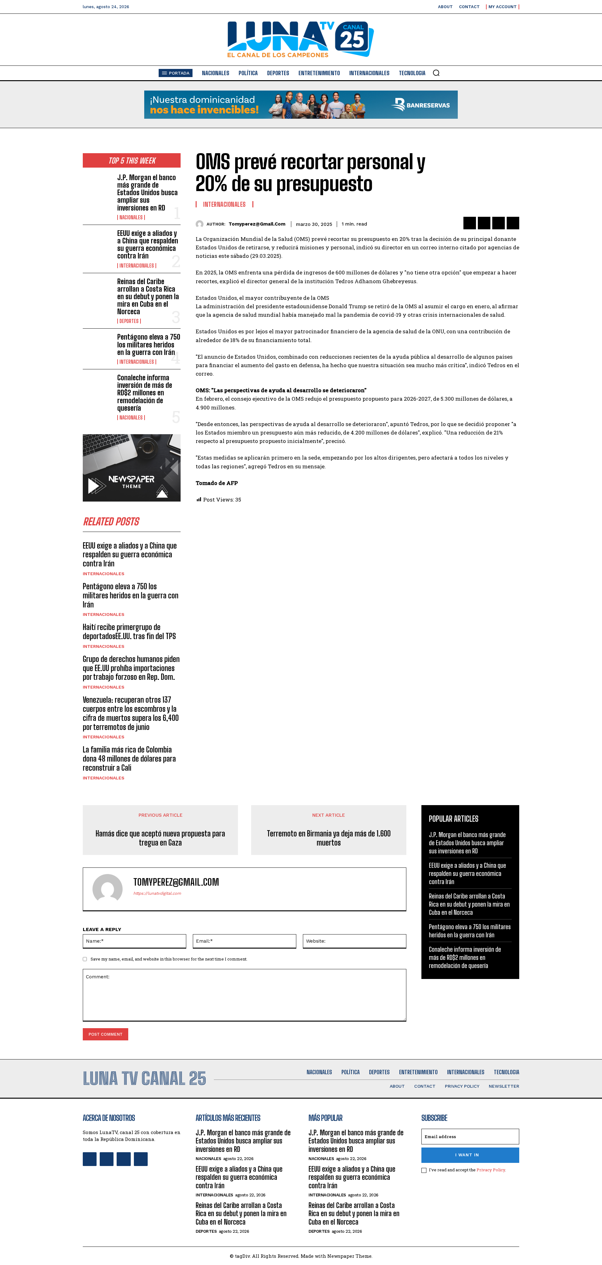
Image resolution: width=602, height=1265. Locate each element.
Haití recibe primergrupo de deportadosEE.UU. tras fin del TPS (129, 631)
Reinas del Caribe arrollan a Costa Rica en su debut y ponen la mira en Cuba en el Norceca (148, 296)
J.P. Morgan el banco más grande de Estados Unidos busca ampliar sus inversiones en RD (147, 192)
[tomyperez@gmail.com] (201, 224)
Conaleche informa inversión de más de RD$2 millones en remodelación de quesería (144, 392)
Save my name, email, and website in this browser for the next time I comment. (169, 959)
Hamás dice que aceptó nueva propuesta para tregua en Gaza (160, 838)
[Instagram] (107, 1159)
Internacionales (136, 265)
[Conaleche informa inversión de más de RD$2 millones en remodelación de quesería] (97, 387)
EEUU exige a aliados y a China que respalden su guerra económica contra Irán (147, 244)
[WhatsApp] (513, 223)
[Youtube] (141, 1159)
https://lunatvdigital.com (157, 893)
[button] (436, 72)
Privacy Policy (491, 1170)
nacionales (131, 217)
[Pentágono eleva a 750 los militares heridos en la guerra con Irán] (97, 346)
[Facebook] (469, 223)
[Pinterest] (498, 223)
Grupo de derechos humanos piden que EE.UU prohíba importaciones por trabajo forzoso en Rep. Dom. (131, 668)
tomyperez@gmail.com (257, 224)
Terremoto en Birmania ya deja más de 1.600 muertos (329, 838)
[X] (484, 223)
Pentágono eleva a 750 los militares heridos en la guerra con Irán (148, 344)
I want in (467, 1155)
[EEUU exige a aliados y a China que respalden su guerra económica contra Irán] (97, 243)
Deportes (129, 321)
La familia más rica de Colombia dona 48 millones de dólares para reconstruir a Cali (129, 758)
